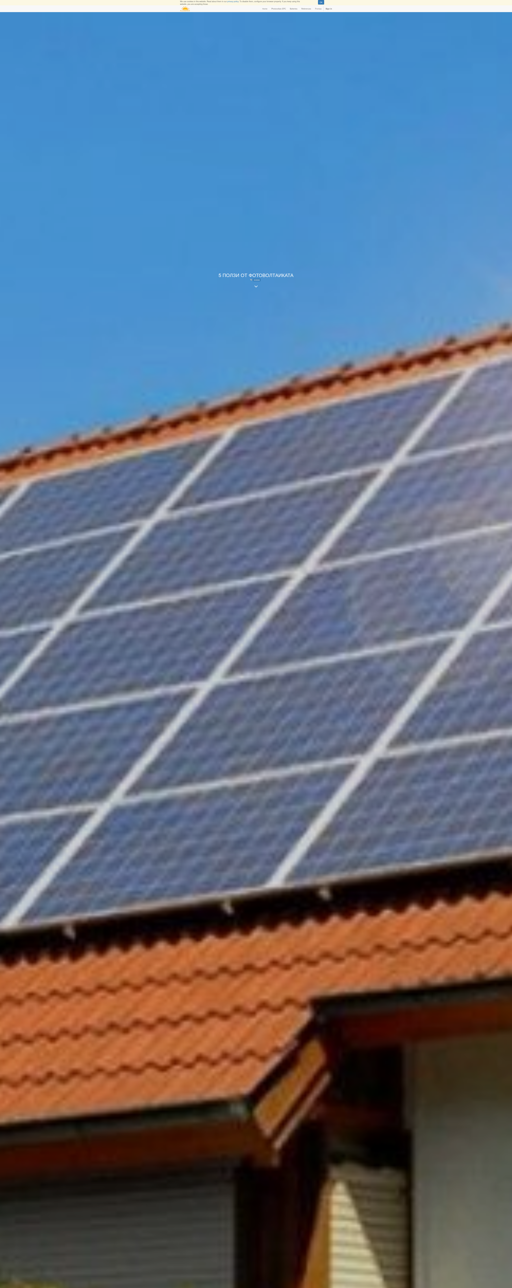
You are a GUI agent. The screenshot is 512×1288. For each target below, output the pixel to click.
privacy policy (233, 1)
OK (321, 2)
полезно (257, 280)
